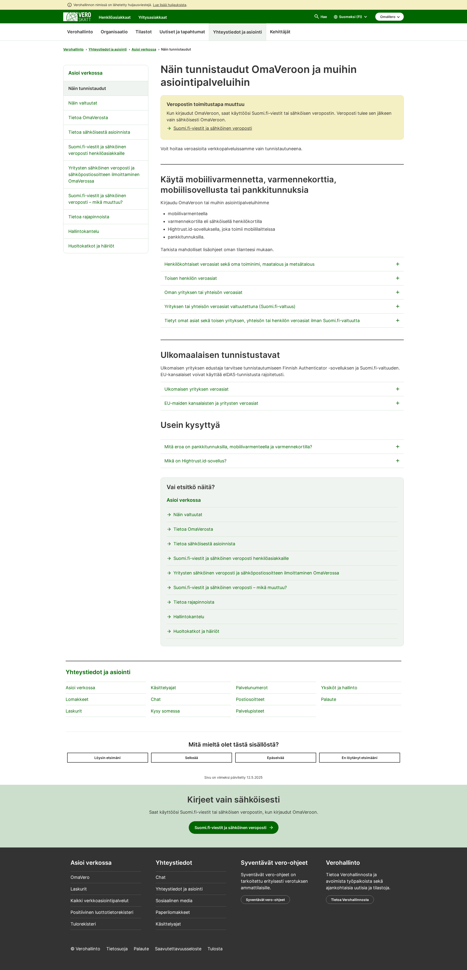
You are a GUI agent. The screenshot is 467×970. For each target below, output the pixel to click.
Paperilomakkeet (173, 912)
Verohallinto (80, 31)
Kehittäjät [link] (280, 31)
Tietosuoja (117, 948)
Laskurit (74, 711)
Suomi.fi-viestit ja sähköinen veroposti (212, 128)
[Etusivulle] (77, 16)
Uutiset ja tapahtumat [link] (182, 31)
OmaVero (80, 877)
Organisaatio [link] (114, 31)
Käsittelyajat (163, 687)
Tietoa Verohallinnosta (350, 900)
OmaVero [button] (388, 17)
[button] (107, 758)
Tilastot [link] (143, 31)
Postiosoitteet (250, 699)
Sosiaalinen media (174, 900)
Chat (156, 699)
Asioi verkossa (144, 49)
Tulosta (215, 948)
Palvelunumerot (252, 687)
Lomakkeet (77, 699)
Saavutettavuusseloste (178, 948)
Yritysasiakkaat (152, 17)
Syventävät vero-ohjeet (265, 900)
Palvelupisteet (250, 711)
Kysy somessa (165, 711)
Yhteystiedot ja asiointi (108, 49)
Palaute (328, 699)
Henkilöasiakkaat (115, 17)
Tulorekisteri (83, 923)
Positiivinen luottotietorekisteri (102, 912)
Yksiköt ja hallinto (339, 687)
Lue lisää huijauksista (169, 5)
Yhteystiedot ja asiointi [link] (237, 32)
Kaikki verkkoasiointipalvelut (100, 900)
